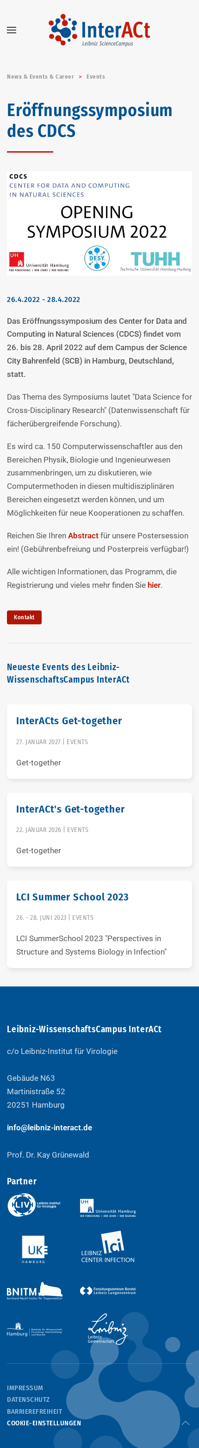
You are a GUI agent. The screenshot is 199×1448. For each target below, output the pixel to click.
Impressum (25, 1388)
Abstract (84, 535)
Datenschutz (28, 1399)
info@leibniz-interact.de (49, 1127)
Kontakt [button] (24, 617)
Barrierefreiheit (34, 1411)
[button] (11, 30)
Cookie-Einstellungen (44, 1423)
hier (154, 585)
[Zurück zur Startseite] (99, 30)
